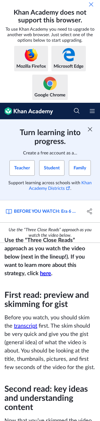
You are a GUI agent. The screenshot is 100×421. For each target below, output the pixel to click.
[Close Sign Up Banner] (90, 129)
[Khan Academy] (26, 111)
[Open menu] (92, 111)
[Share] (89, 211)
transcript (25, 326)
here (45, 273)
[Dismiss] (91, 4)
